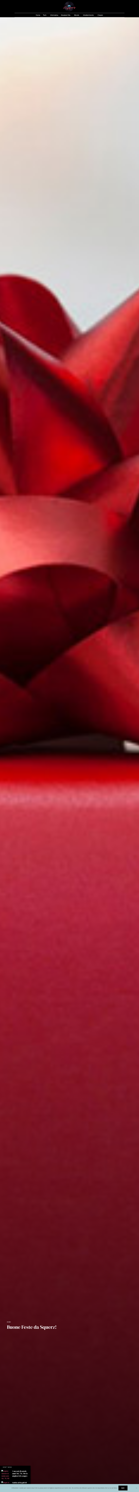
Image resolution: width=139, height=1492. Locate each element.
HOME (9, 1322)
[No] (136, 1488)
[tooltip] (118, 6)
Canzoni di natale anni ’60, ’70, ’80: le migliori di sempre (20, 1473)
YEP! (123, 1488)
